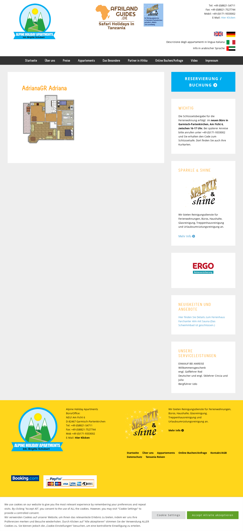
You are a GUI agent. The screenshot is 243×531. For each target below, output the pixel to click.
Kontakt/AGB (218, 452)
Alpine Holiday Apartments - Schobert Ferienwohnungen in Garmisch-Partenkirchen (34, 21)
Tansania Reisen (155, 457)
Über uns (148, 452)
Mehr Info (185, 236)
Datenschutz (134, 457)
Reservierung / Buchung (203, 82)
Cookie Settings (168, 515)
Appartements (166, 452)
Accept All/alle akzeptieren (212, 515)
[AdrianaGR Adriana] (48, 143)
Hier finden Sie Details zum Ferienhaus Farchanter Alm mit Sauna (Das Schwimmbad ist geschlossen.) (201, 321)
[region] (121, 514)
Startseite (133, 452)
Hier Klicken (228, 17)
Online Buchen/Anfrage (192, 452)
